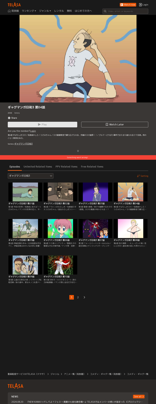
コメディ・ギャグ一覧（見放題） (106, 374)
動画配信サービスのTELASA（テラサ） (27, 374)
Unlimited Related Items (38, 166)
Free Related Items (92, 166)
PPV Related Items (66, 166)
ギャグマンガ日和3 (23, 143)
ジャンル (55, 374)
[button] (128, 5)
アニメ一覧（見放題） (74, 374)
